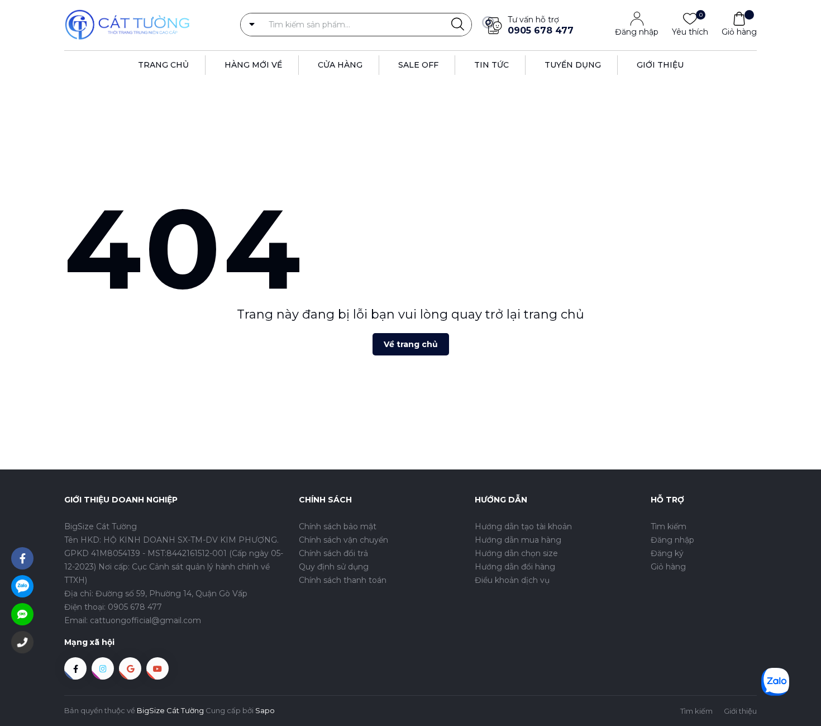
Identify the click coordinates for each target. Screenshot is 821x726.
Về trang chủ (411, 344)
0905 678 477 (541, 30)
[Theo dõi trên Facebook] (75, 668)
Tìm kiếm (668, 526)
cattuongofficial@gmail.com (145, 620)
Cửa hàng (340, 65)
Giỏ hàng (739, 32)
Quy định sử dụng (334, 567)
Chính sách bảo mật (337, 526)
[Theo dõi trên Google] (130, 668)
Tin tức (491, 65)
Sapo (265, 710)
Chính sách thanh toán (342, 580)
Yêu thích (690, 31)
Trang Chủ (163, 65)
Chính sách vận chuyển (343, 540)
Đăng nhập (636, 32)
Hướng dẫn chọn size (516, 553)
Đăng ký (667, 553)
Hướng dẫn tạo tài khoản (523, 526)
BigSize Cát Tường (170, 710)
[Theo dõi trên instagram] (103, 668)
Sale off (418, 65)
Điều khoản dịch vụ (512, 580)
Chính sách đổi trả (333, 553)
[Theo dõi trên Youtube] (157, 668)
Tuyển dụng (573, 65)
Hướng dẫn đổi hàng (515, 567)
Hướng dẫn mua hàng (518, 540)
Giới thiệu (660, 65)
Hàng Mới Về (253, 65)
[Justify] (458, 24)
